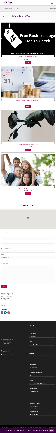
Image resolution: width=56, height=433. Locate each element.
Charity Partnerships (33, 344)
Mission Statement (33, 336)
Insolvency (32, 380)
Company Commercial (34, 361)
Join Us (37, 8)
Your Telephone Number (5, 248)
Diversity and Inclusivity (34, 339)
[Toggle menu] (52, 3)
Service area (3, 254)
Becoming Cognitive (34, 406)
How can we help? (4, 263)
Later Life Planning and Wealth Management (38, 383)
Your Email (3, 242)
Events (17, 8)
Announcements (8, 8)
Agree (51, 430)
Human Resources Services (35, 378)
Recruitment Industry (44, 8)
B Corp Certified (33, 333)
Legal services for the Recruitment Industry (38, 386)
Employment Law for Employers (36, 372)
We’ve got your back (34, 411)
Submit (4, 286)
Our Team (32, 331)
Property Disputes (33, 388)
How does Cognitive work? (35, 403)
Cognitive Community (34, 414)
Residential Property (34, 391)
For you (32, 8)
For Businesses (25, 8)
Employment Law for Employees (36, 369)
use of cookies (44, 430)
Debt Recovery (33, 364)
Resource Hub (32, 417)
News (31, 341)
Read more (28, 62)
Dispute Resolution (33, 367)
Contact (31, 347)
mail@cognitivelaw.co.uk (8, 354)
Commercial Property (34, 359)
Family (31, 375)
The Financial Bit (33, 408)
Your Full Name (4, 236)
